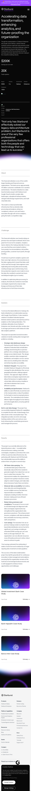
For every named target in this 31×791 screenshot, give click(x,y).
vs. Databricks (4, 752)
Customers (19, 718)
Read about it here (15, 4)
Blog (2, 732)
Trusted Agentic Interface (7, 722)
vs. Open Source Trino (6, 754)
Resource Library (5, 730)
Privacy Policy (13, 777)
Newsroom (19, 720)
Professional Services (22, 725)
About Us (19, 713)
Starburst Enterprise (6, 706)
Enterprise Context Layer (7, 720)
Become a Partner (21, 706)
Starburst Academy (6, 734)
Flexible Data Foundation (7, 713)
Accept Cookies (8, 782)
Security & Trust (21, 723)
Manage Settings (9, 788)
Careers (19, 716)
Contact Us (19, 728)
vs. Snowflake (4, 749)
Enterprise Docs (21, 737)
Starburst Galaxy (5, 703)
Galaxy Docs (20, 735)
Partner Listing (20, 703)
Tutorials (19, 740)
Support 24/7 (20, 742)
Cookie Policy (7, 775)
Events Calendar (5, 742)
